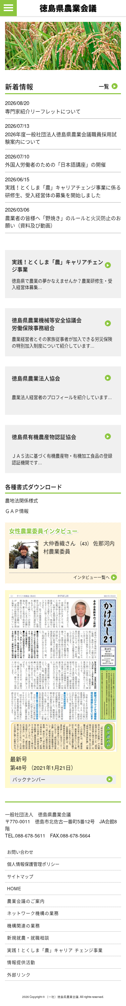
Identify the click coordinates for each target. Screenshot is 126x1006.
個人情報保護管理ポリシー (33, 864)
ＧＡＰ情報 (17, 510)
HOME (14, 888)
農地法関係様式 (21, 500)
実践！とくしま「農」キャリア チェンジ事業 (55, 950)
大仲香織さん (79, 547)
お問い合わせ (20, 852)
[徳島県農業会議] (68, 7)
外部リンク (19, 974)
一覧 (104, 86)
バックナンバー (28, 779)
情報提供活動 (21, 962)
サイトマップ (20, 876)
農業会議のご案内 (26, 901)
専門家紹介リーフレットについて (43, 111)
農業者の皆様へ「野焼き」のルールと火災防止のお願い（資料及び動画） (63, 221)
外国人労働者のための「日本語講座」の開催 (55, 164)
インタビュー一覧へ (91, 577)
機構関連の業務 (23, 925)
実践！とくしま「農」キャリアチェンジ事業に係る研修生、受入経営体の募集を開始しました (63, 191)
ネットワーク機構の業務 (33, 913)
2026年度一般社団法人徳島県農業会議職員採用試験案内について (61, 138)
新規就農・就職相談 (28, 937)
